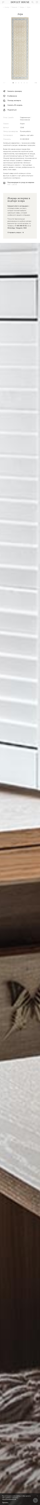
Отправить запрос (14, 232)
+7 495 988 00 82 (21, 226)
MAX (25, 228)
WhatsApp (11, 228)
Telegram (19, 228)
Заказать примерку (14, 91)
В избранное (12, 96)
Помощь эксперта (14, 100)
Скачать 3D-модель (14, 105)
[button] (18, 82)
